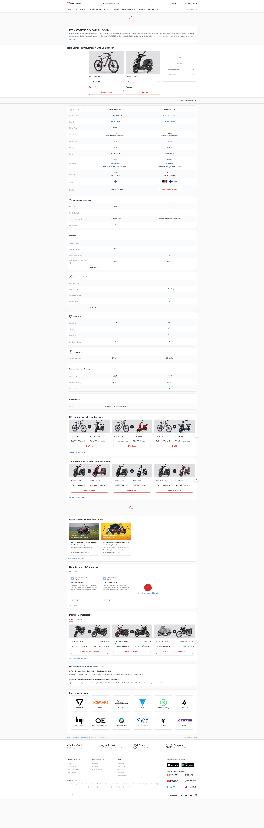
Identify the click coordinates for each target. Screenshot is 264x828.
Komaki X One (131, 76)
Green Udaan (95, 436)
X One (77, 572)
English (172, 3)
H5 (70, 572)
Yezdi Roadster (141, 784)
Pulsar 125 (132, 784)
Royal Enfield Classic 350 (81, 784)
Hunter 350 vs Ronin (131, 651)
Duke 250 (108, 787)
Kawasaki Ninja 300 (117, 787)
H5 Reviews (79, 606)
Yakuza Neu (137, 480)
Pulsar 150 (101, 787)
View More (94, 267)
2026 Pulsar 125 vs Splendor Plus (175, 651)
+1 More (174, 181)
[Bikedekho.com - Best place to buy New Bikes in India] (74, 3)
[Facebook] (181, 796)
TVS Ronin (118, 784)
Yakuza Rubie (95, 480)
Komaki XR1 (179, 436)
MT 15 (91, 784)
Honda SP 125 (98, 784)
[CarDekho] (172, 774)
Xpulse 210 (125, 784)
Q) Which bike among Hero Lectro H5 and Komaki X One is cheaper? (94, 679)
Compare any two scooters (77, 497)
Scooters (79, 619)
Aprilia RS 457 (93, 787)
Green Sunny (137, 436)
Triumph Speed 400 (151, 784)
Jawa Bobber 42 (128, 787)
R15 (105, 784)
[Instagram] (196, 796)
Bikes (71, 619)
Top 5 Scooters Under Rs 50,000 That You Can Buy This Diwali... (116, 544)
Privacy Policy (72, 772)
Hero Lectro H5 (94, 76)
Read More (72, 39)
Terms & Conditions (73, 769)
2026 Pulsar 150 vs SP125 (89, 651)
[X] (186, 796)
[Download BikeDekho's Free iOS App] (173, 765)
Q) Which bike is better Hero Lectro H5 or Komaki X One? (90, 671)
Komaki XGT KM (181, 480)
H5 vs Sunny (132, 446)
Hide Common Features (188, 100)
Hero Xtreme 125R (72, 787)
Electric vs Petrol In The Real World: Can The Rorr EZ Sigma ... (83, 544)
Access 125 (110, 784)
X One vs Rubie (89, 490)
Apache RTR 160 (83, 787)
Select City (191, 10)
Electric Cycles (115, 121)
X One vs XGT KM (174, 490)
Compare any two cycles (77, 452)
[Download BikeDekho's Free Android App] (187, 765)
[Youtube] (191, 796)
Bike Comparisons (81, 658)
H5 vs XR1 (174, 446)
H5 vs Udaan (89, 446)
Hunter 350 (70, 784)
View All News (79, 558)
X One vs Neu (132, 490)
